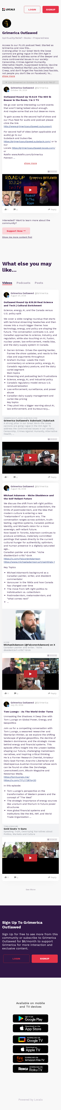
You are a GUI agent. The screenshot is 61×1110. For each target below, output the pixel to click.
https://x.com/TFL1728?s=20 (20, 780)
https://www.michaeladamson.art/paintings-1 (29, 562)
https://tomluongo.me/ (16, 777)
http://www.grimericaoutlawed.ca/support (28, 126)
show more (8, 76)
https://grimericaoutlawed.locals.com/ (33, 148)
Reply (53, 209)
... (14, 157)
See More (30, 889)
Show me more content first (17, 237)
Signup (50, 9)
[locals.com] (8, 9)
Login (32, 9)
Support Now (15, 231)
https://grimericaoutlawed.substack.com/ (27, 141)
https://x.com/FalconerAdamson (22, 558)
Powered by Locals (31, 1099)
